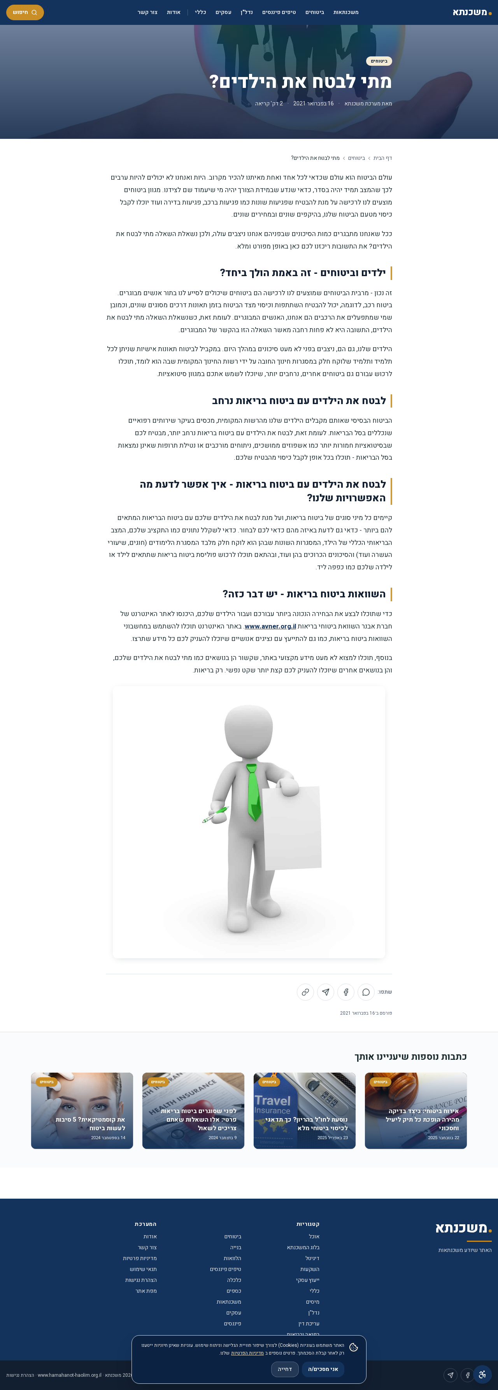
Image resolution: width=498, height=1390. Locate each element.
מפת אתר (146, 1291)
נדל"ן (247, 12)
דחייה (285, 1369)
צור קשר (147, 12)
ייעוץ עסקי (307, 1280)
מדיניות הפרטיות (247, 1353)
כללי (200, 12)
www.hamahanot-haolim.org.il (70, 1375)
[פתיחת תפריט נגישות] (482, 1374)
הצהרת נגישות (141, 1280)
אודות (174, 12)
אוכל (314, 1236)
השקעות (309, 1269)
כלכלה (234, 1280)
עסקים (223, 12)
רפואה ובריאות (303, 1334)
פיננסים (232, 1324)
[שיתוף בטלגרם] (325, 992)
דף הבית (383, 158)
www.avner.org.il (270, 626)
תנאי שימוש (143, 1269)
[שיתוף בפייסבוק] (345, 992)
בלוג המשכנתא (303, 1247)
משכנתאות (346, 12)
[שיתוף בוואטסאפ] (366, 992)
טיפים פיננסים (279, 12)
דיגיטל (312, 1258)
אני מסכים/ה (323, 1369)
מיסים (312, 1302)
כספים (234, 1291)
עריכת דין (308, 1324)
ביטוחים (314, 12)
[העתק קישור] (305, 992)
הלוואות (232, 1258)
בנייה (235, 1247)
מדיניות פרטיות (140, 1258)
